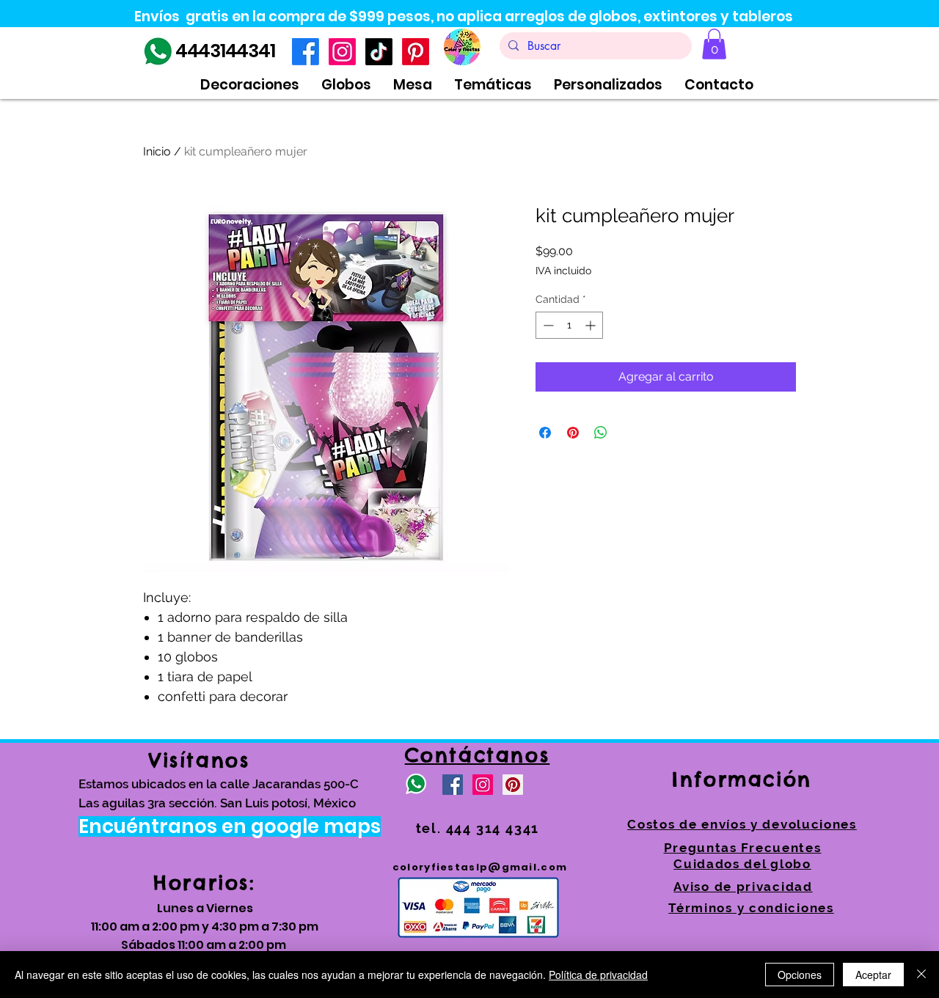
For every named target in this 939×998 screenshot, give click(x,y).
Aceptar (873, 974)
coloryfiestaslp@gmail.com (480, 867)
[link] (714, 44)
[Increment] (591, 325)
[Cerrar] (921, 974)
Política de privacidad (598, 974)
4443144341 (225, 51)
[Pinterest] (415, 51)
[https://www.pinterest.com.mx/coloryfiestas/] (513, 784)
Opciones (800, 974)
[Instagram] (342, 51)
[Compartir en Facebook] (545, 432)
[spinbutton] (569, 325)
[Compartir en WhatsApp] (601, 432)
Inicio (157, 151)
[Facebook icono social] (452, 784)
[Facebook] (305, 51)
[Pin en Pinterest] (573, 432)
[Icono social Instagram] (482, 784)
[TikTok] (378, 51)
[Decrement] (547, 325)
